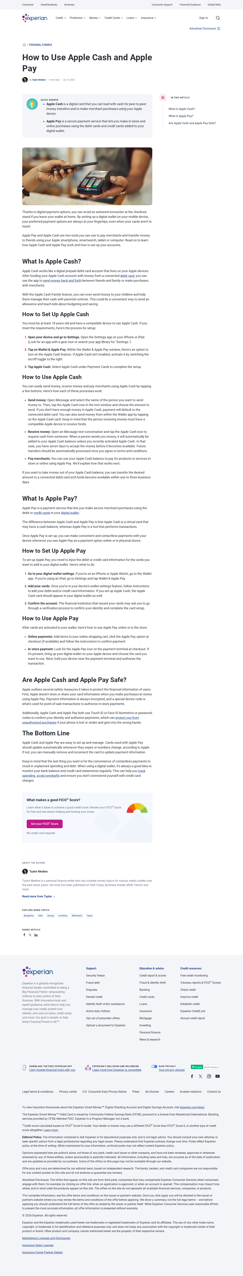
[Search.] (218, 18)
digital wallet (70, 513)
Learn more (51, 1130)
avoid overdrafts (48, 776)
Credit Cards (112, 18)
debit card (127, 276)
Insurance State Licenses (38, 1245)
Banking (144, 989)
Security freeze (95, 975)
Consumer (28, 4)
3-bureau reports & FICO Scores (200, 982)
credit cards (42, 513)
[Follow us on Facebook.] (192, 1076)
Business (69, 4)
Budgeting (29, 915)
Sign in (203, 18)
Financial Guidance (190, 4)
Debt (40, 915)
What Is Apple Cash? (182, 109)
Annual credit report (192, 1018)
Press (135, 1091)
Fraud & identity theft (152, 982)
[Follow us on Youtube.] (217, 1076)
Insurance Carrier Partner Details (42, 1252)
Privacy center (68, 1091)
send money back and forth (62, 280)
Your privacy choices (172, 1070)
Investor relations (190, 1091)
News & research (149, 1039)
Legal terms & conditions (37, 1091)
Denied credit (94, 997)
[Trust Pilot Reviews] (205, 1067)
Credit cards (146, 997)
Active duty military (98, 1011)
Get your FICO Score (44, 824)
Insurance (147, 18)
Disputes (91, 989)
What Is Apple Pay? (181, 116)
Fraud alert (93, 982)
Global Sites (214, 4)
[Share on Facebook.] (25, 934)
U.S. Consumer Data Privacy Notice (104, 1091)
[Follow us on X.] (200, 1076)
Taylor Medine (39, 80)
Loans (130, 18)
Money (93, 18)
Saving (50, 915)
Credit (59, 18)
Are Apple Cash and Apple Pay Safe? (192, 123)
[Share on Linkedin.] (36, 934)
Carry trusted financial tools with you (52, 1070)
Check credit (188, 989)
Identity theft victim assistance (105, 1004)
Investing (63, 915)
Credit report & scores (152, 975)
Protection (76, 18)
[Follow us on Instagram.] (209, 1076)
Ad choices (152, 1091)
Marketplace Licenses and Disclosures (46, 1238)
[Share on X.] (31, 934)
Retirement (77, 915)
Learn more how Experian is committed (116, 1070)
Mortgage (145, 1018)
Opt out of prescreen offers (103, 1018)
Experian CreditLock (192, 1011)
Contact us (214, 1091)
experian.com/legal (192, 1107)
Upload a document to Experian (105, 1025)
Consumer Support (162, 4)
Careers (169, 1091)
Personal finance (40, 44)
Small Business (49, 4)
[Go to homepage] (24, 45)
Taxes (89, 915)
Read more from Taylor (37, 896)
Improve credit (189, 997)
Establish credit (190, 1004)
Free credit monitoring (194, 975)
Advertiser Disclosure (202, 28)
